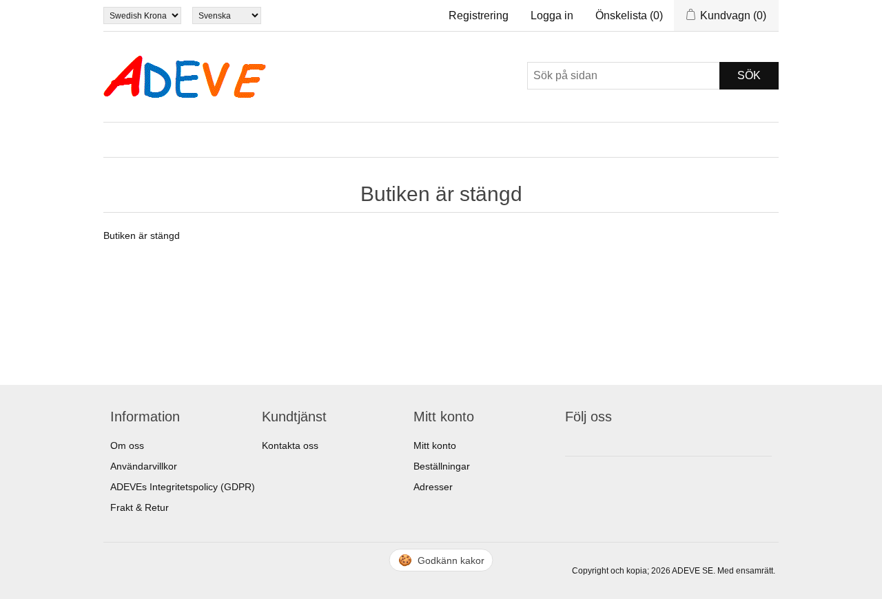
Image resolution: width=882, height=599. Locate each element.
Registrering (479, 15)
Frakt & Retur (139, 507)
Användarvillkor (143, 466)
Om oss (127, 445)
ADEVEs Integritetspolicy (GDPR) (182, 486)
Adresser (433, 486)
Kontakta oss (290, 445)
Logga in (552, 15)
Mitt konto (434, 445)
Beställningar (441, 466)
